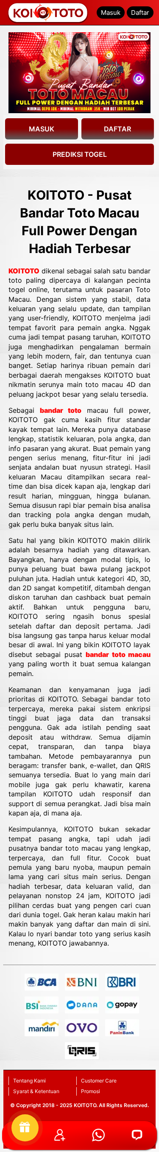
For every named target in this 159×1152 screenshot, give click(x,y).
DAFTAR (117, 129)
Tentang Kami (29, 1080)
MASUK (41, 129)
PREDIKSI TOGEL (80, 154)
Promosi (90, 1091)
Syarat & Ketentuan (36, 1091)
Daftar (140, 12)
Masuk (110, 12)
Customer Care (99, 1080)
